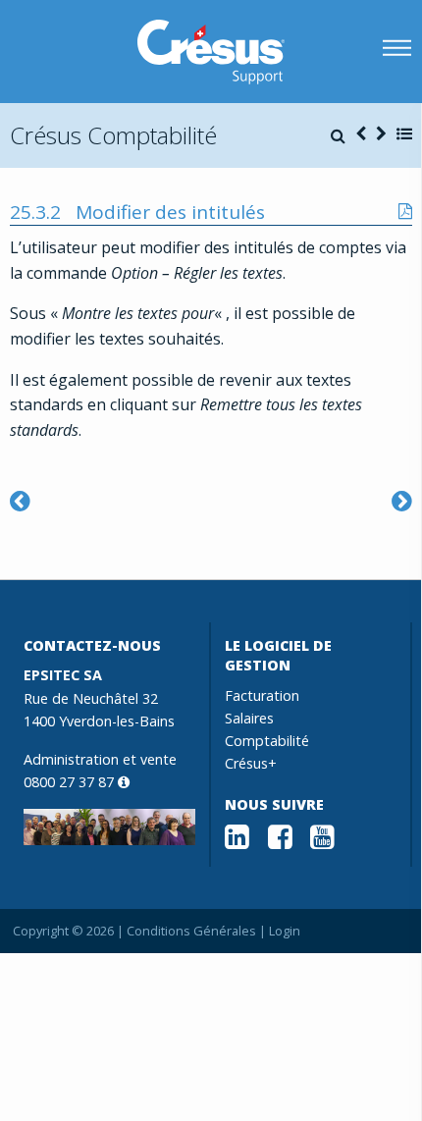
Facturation (262, 695)
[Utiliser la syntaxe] (402, 500)
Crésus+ (251, 763)
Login (284, 930)
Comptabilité (267, 740)
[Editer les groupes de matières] (20, 500)
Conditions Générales (191, 930)
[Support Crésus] (211, 52)
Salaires (249, 718)
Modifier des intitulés (170, 212)
